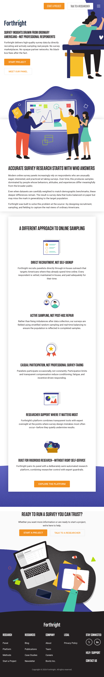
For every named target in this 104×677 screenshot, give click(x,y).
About (48, 643)
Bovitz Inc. (51, 661)
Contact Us (91, 661)
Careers (49, 655)
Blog (27, 643)
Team (48, 649)
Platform (7, 649)
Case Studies (31, 655)
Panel (5, 643)
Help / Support (93, 653)
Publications (31, 649)
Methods (7, 655)
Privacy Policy (70, 643)
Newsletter (30, 661)
